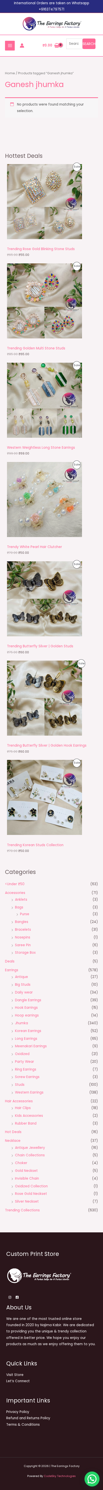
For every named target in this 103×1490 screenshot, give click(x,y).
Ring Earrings (25, 1069)
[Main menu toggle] (10, 46)
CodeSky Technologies (60, 1476)
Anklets (21, 899)
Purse (24, 914)
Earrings (11, 970)
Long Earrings (26, 1038)
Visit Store (15, 1374)
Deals (9, 961)
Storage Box (25, 952)
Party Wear (24, 1061)
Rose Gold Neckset (31, 1193)
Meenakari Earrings (31, 1046)
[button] (92, 1478)
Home (10, 73)
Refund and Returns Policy (28, 1418)
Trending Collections (22, 1210)
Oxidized (22, 1054)
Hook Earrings (26, 1007)
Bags (19, 907)
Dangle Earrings (28, 1000)
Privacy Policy (17, 1411)
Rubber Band (25, 1123)
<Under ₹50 (14, 884)
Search (89, 43)
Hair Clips (23, 1108)
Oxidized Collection (31, 1186)
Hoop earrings (27, 1015)
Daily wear (24, 992)
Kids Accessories (29, 1115)
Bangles (21, 921)
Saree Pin (23, 945)
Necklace (12, 1140)
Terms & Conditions (23, 1424)
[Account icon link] (22, 45)
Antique (21, 976)
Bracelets (23, 929)
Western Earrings (29, 1092)
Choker (21, 1163)
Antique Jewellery (30, 1147)
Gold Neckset (26, 1170)
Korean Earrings (28, 1031)
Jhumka (21, 1023)
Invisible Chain (27, 1178)
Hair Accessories (19, 1101)
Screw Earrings (27, 1077)
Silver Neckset (27, 1201)
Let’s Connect (18, 1381)
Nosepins (22, 937)
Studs (19, 1084)
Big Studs (22, 984)
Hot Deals (13, 1132)
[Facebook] (17, 1297)
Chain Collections (30, 1155)
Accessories (15, 892)
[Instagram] (10, 1297)
